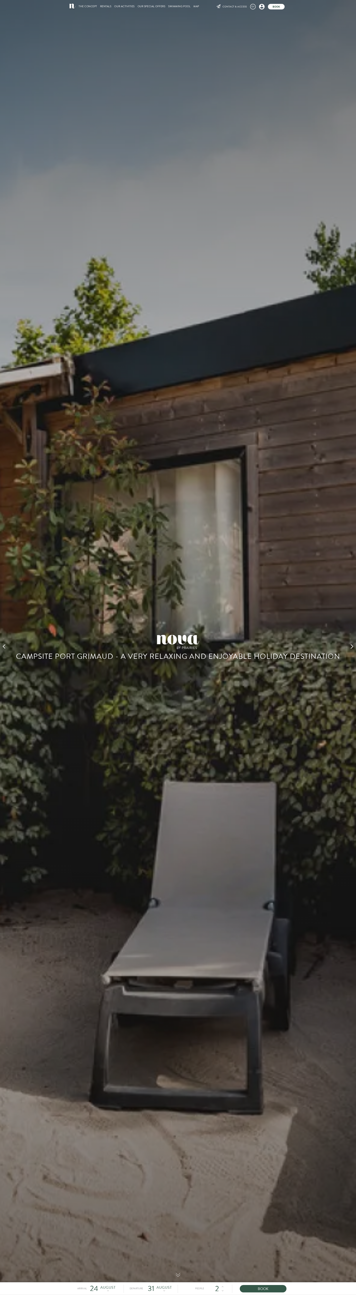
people (199, 1288)
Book (276, 7)
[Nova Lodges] (72, 6)
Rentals (105, 6)
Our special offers (151, 6)
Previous (4, 648)
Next (352, 648)
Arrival (82, 1288)
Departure (136, 1288)
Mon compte (261, 6)
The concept (88, 6)
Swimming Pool (179, 6)
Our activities (124, 6)
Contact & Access (234, 6)
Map (196, 6)
